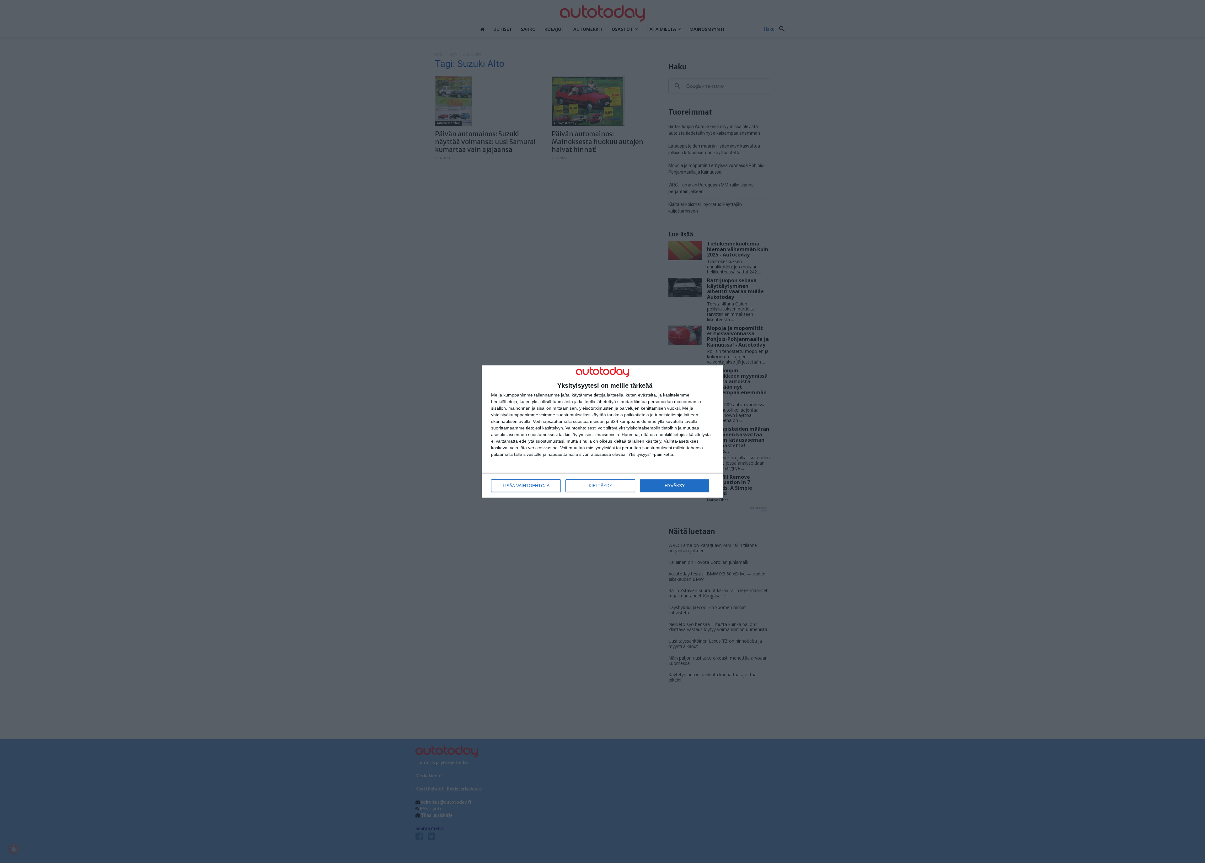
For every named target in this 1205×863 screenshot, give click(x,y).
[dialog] (602, 431)
